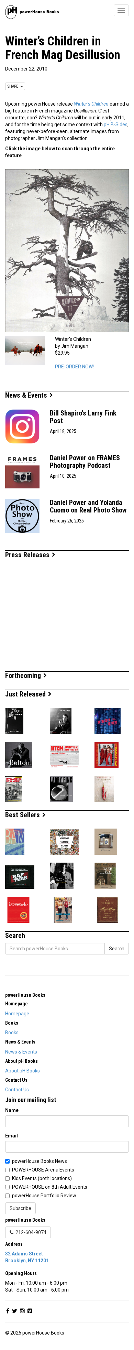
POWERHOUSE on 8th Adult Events (49, 1187)
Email (11, 1135)
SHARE (13, 86)
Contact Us (17, 1089)
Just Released (26, 694)
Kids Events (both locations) (42, 1178)
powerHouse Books (25, 995)
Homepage (17, 1013)
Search (116, 948)
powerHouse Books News (39, 1161)
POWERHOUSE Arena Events (43, 1170)
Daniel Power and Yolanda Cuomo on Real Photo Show (88, 506)
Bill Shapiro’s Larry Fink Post (83, 417)
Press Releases (28, 555)
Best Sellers (23, 815)
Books (12, 1032)
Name (12, 1110)
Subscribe (20, 1208)
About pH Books (22, 1070)
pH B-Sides (115, 124)
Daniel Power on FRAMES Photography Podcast (85, 461)
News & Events (27, 395)
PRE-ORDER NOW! (74, 366)
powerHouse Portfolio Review (44, 1195)
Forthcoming (24, 675)
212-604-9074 (29, 1232)
